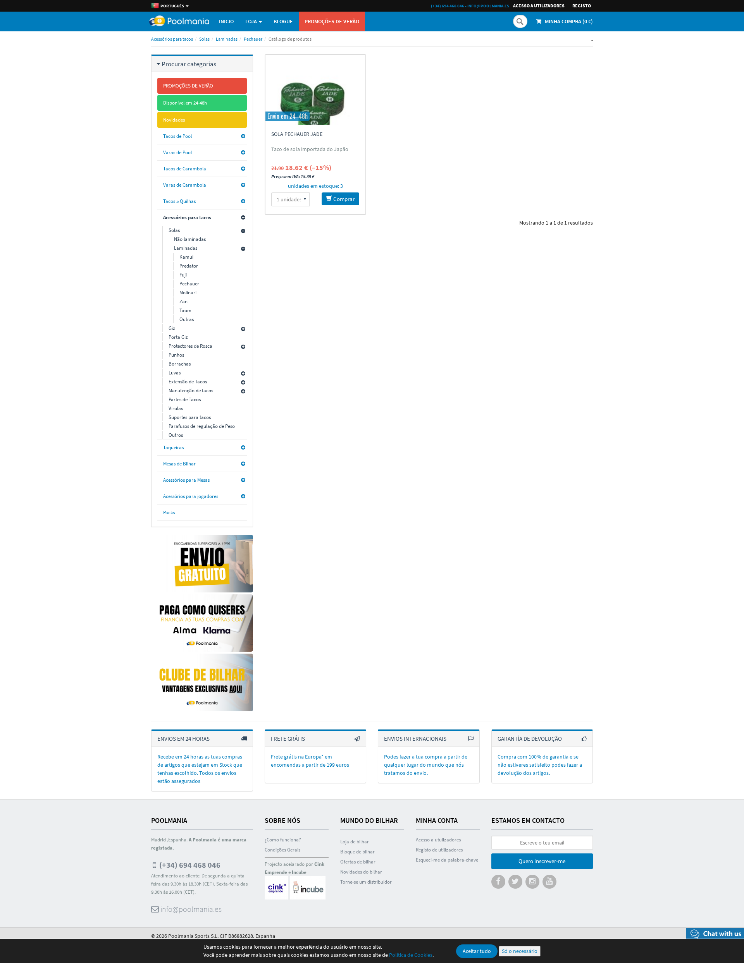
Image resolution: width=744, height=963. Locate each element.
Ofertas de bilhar (357, 861)
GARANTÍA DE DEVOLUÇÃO (530, 738)
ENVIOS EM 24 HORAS (183, 738)
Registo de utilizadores (439, 849)
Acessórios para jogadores (190, 496)
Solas (204, 39)
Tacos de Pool (177, 136)
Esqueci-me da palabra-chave (447, 860)
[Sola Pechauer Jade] (315, 90)
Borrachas (180, 363)
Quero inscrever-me (541, 861)
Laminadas (227, 39)
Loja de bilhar (354, 841)
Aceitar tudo (477, 951)
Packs (169, 512)
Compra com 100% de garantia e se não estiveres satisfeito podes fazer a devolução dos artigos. (540, 764)
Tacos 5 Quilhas (179, 201)
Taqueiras (173, 447)
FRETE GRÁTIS (288, 738)
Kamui (186, 257)
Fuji (183, 274)
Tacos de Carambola (184, 168)
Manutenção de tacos (191, 390)
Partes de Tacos (185, 399)
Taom (185, 310)
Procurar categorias (189, 64)
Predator (188, 266)
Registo (581, 6)
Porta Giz (178, 337)
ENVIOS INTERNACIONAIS (415, 738)
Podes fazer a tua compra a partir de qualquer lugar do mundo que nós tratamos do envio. (425, 764)
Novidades (174, 120)
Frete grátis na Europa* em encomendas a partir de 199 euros (310, 760)
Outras (186, 319)
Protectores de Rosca (190, 346)
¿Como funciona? (283, 839)
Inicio (226, 21)
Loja (251, 21)
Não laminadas (190, 239)
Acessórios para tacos (172, 39)
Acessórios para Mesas (186, 480)
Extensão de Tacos (188, 381)
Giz (172, 328)
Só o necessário (519, 951)
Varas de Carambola (184, 185)
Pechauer (253, 39)
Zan (183, 301)
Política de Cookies (410, 954)
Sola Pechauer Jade (296, 133)
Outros (176, 435)
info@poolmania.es (488, 6)
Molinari (187, 292)
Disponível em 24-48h (185, 103)
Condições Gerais (282, 849)
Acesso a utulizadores (438, 839)
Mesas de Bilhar (179, 463)
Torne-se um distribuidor (366, 882)
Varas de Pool (177, 152)
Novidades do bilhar (361, 872)
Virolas (176, 408)
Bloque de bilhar (357, 851)
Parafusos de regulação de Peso (202, 426)
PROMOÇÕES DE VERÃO (332, 21)
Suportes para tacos (190, 417)
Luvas (175, 372)
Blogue (283, 21)
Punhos (176, 355)
